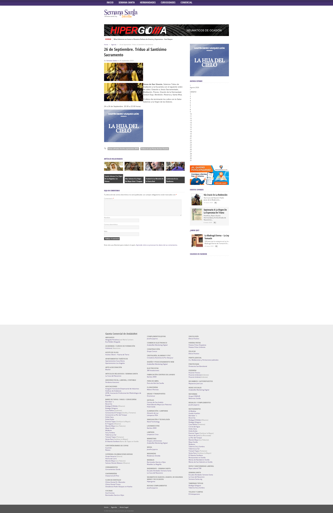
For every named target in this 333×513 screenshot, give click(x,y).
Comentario (109, 198)
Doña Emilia (109, 419)
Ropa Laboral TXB (195, 468)
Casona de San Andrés (155, 402)
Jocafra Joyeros (152, 338)
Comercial (186, 2)
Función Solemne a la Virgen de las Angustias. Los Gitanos (113, 178)
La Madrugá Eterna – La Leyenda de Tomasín (220, 237)
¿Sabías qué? (194, 230)
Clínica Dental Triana (112, 484)
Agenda (113, 45)
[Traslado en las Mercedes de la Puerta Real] (154, 170)
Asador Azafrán (194, 413)
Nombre (107, 217)
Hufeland (108, 348)
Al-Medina (192, 411)
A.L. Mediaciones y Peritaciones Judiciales (204, 360)
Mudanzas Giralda (153, 456)
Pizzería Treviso (194, 373)
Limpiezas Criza (152, 434)
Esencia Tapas (110, 421)
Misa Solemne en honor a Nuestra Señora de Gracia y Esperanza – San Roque (143, 39)
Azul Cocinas (110, 493)
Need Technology (153, 422)
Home (106, 45)
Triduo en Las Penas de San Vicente (154, 149)
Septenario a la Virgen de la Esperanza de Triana (215, 211)
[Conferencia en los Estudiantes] (175, 170)
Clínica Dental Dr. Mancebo (115, 482)
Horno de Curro (111, 458)
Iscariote (108, 448)
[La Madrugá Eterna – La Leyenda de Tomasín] (197, 247)
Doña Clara (109, 417)
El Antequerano (194, 494)
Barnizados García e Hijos (114, 495)
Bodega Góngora (111, 408)
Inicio (110, 2)
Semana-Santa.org (195, 479)
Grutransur (151, 396)
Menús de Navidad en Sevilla (199, 460)
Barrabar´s (109, 402)
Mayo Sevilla (109, 428)
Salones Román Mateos (113, 463)
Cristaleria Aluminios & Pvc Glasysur (160, 358)
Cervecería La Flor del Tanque (116, 415)
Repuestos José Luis (196, 383)
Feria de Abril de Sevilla (155, 383)
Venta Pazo (109, 439)
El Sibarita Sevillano (112, 441)
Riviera (107, 450)
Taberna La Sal (110, 435)
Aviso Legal (124, 507)
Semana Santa (127, 2)
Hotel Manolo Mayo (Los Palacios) (159, 404)
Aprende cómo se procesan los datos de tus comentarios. (157, 245)
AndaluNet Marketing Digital (157, 345)
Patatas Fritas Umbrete (197, 347)
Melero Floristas (153, 389)
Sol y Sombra (110, 432)
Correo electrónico (111, 224)
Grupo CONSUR (194, 396)
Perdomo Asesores (112, 382)
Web (105, 231)
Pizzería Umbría (194, 377)
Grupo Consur (152, 351)
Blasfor (108, 369)
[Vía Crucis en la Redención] (197, 205)
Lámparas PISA (152, 415)
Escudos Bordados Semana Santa (159, 471)
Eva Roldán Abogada (112, 342)
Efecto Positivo (194, 338)
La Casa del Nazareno (113, 376)
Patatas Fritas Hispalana (197, 345)
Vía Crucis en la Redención (215, 194)
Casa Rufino (109, 410)
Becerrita (108, 404)
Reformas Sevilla (195, 398)
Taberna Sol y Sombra (197, 446)
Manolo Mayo (110, 426)
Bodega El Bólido (111, 406)
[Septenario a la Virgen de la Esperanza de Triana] (197, 220)
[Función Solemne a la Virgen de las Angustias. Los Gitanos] (113, 170)
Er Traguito (109, 424)
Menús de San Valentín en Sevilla (200, 462)
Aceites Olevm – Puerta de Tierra (117, 354)
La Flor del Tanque (195, 438)
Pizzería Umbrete (195, 375)
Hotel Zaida (151, 407)
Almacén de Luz (152, 413)
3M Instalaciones (153, 370)
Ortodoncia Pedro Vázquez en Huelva (118, 486)
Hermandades (148, 2)
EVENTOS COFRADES (197, 189)
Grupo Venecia (110, 456)
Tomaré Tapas (110, 437)
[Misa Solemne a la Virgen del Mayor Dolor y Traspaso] (134, 170)
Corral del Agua (194, 427)
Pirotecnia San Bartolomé (198, 366)
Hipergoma (151, 481)
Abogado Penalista (112, 340)
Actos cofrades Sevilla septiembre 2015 (123, 149)
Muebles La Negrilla (154, 464)
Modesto (108, 430)
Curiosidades (168, 2)
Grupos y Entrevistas (154, 441)
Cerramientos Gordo (112, 469)
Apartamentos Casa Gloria (115, 361)
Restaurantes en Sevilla (197, 457)
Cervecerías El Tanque (113, 413)
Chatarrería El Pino (112, 476)
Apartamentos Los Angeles (115, 363)
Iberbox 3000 (151, 377)
